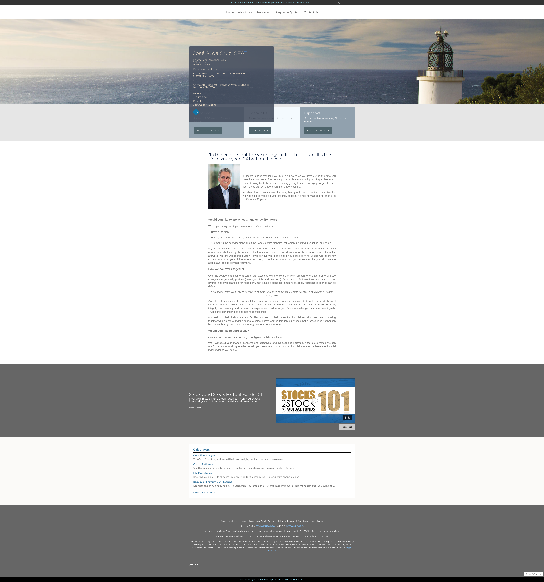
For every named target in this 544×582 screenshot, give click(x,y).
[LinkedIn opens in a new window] (196, 112)
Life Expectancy (202, 473)
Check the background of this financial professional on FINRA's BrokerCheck (270, 2)
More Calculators (204, 492)
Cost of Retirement (204, 464)
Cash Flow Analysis (204, 455)
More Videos (196, 408)
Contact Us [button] (259, 130)
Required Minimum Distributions (212, 482)
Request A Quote (287, 12)
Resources (262, 12)
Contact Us (311, 12)
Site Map (193, 564)
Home (230, 12)
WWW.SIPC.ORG (294, 526)
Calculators (201, 449)
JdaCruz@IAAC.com (204, 104)
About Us (244, 12)
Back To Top (532, 574)
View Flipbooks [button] (316, 130)
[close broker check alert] (339, 2)
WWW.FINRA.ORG (265, 526)
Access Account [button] (206, 130)
